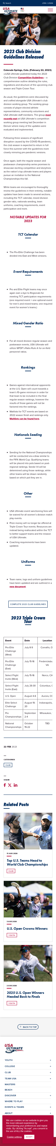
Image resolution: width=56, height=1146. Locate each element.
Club (8, 765)
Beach (8, 1090)
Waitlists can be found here (24, 418)
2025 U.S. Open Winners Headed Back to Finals (25, 995)
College (10, 1066)
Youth (12, 935)
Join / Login (47, 3)
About (9, 1113)
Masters (10, 1084)
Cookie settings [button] (14, 1137)
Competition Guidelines (31, 77)
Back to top (30, 1027)
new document (18, 586)
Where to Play (14, 1101)
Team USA (10, 1078)
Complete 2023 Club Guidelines (28, 604)
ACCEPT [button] (29, 1137)
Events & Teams (14, 1107)
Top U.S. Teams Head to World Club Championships (27, 862)
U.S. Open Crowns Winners (27, 928)
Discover (10, 1095)
